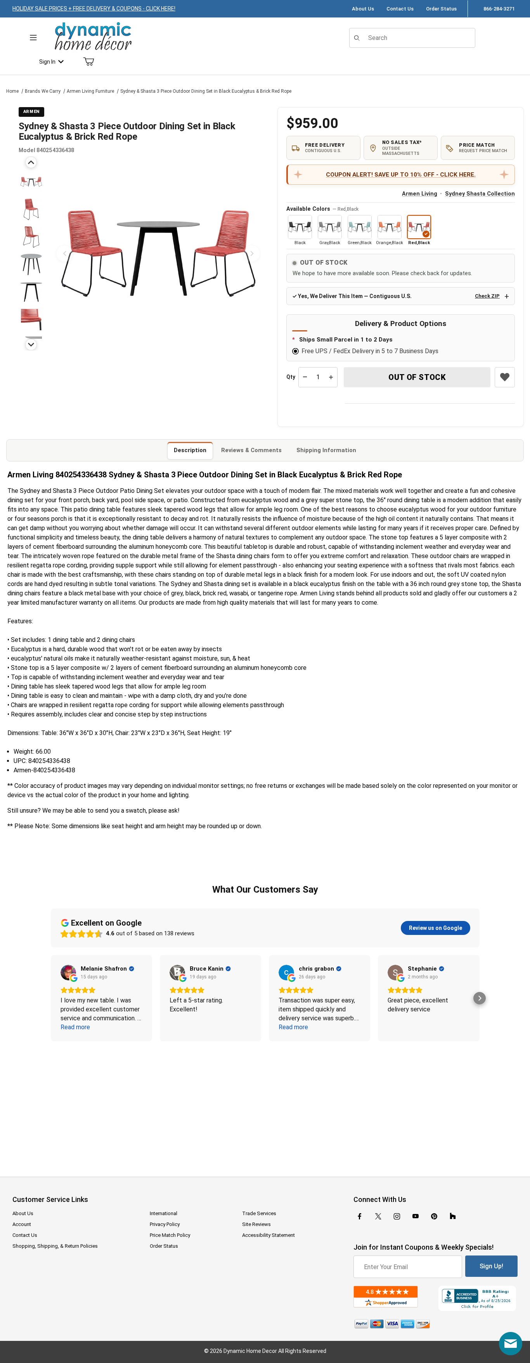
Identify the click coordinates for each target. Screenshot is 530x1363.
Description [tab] (190, 450)
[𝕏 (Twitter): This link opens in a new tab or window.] (378, 1216)
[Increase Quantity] (331, 377)
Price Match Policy (170, 1235)
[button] (31, 181)
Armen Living (419, 194)
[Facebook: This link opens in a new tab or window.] (359, 1216)
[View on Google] (68, 972)
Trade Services (259, 1213)
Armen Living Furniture (90, 91)
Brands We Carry (43, 91)
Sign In (47, 62)
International (163, 1213)
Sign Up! (491, 1266)
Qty (290, 377)
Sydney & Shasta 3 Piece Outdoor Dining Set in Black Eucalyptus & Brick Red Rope (205, 91)
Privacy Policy (165, 1224)
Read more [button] (75, 1027)
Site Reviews (256, 1224)
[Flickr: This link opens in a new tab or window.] (453, 1216)
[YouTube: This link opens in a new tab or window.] (415, 1216)
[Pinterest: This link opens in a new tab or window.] (434, 1216)
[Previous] (31, 162)
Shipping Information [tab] (326, 450)
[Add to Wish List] (505, 377)
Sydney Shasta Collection (480, 194)
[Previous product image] (64, 253)
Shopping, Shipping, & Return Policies (55, 1246)
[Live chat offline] (510, 1343)
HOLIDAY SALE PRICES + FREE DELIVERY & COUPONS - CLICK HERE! (93, 8)
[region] (31, 253)
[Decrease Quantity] (305, 377)
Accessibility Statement (268, 1235)
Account (21, 1224)
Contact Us (400, 9)
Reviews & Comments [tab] (251, 450)
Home (12, 91)
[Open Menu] (33, 38)
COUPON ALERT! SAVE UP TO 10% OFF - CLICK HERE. (401, 174)
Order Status (441, 9)
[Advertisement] (265, 1103)
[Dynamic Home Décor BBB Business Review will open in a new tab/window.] (478, 1298)
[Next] (31, 344)
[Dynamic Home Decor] (93, 36)
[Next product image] (251, 253)
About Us (363, 9)
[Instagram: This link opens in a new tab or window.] (397, 1216)
